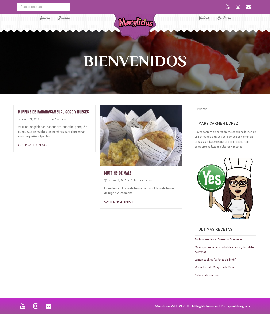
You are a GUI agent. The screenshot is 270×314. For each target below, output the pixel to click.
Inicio (45, 18)
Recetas (64, 18)
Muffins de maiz (117, 173)
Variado (61, 119)
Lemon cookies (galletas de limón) (215, 259)
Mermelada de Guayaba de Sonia (215, 267)
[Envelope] (248, 6)
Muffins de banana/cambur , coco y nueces (53, 112)
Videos (204, 18)
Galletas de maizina (207, 274)
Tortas (50, 119)
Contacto (224, 18)
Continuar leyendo (31, 145)
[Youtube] (227, 6)
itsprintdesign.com (238, 306)
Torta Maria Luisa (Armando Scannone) (219, 239)
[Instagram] (238, 6)
